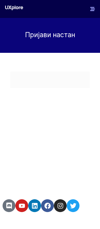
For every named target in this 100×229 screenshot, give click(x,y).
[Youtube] (21, 205)
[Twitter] (73, 205)
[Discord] (9, 205)
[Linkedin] (34, 205)
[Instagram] (60, 205)
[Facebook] (47, 205)
